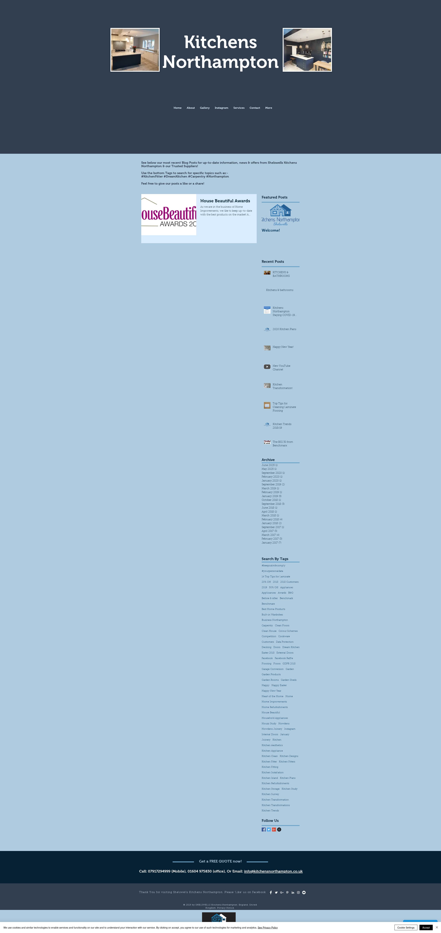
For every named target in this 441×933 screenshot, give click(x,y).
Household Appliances (275, 718)
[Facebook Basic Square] (264, 829)
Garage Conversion (273, 669)
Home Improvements (274, 702)
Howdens (283, 724)
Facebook (267, 658)
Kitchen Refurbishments (275, 783)
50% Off (273, 587)
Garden (290, 669)
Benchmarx (268, 604)
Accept (426, 927)
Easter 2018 (268, 653)
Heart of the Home (272, 696)
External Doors (284, 653)
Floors (276, 664)
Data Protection (285, 642)
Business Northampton (275, 620)
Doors (276, 647)
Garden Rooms (270, 680)
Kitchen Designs (289, 756)
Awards (282, 593)
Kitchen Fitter (269, 762)
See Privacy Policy (268, 927)
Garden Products (271, 674)
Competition (269, 636)
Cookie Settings (405, 927)
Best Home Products (273, 609)
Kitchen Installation (273, 773)
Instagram (289, 729)
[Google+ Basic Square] (274, 829)
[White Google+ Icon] (282, 892)
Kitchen (277, 740)
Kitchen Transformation (275, 800)
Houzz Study (269, 724)
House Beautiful (271, 713)
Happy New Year (271, 691)
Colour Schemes (288, 631)
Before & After (270, 598)
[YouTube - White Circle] (304, 892)
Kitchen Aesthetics (272, 745)
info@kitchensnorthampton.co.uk (273, 871)
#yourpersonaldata (272, 571)
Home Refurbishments (275, 707)
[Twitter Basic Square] (269, 829)
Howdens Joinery (272, 729)
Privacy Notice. (226, 908)
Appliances (286, 587)
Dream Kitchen (291, 647)
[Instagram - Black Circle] (279, 829)
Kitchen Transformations (276, 805)
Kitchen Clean (270, 756)
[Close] (437, 927)
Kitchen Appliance (272, 751)
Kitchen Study (290, 789)
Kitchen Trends (270, 811)
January (284, 734)
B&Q (290, 593)
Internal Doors (270, 734)
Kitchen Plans (287, 778)
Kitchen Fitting (270, 767)
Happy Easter (279, 685)
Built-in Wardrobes (272, 615)
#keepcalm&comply (273, 566)
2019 (264, 587)
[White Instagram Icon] (298, 892)
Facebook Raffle (284, 658)
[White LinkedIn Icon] (293, 892)
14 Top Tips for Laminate (276, 577)
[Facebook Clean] (271, 892)
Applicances (269, 593)
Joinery (266, 740)
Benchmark (286, 598)
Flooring (266, 664)
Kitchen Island (270, 778)
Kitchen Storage (271, 789)
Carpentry (267, 626)
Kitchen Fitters (287, 762)
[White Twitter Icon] (276, 892)
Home (289, 696)
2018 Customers (289, 582)
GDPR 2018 (289, 664)
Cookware (284, 636)
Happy (265, 685)
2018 (275, 582)
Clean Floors (282, 626)
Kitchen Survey (270, 794)
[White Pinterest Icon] (287, 892)
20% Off (266, 582)
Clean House (269, 631)
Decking (266, 647)
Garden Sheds (288, 680)
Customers (268, 642)
